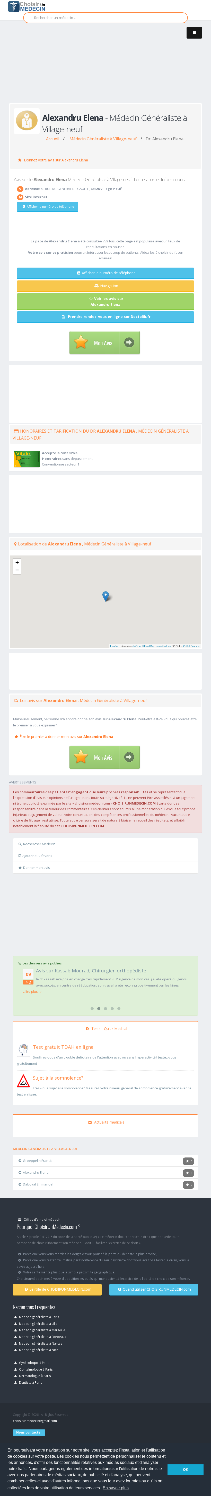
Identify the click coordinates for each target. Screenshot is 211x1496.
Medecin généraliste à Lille (37, 1323)
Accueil (52, 139)
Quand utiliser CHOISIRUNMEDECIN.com (157, 1289)
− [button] (17, 570)
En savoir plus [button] (116, 1488)
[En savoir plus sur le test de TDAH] (23, 1049)
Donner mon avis (36, 867)
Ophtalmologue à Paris (35, 1369)
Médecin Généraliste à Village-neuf (103, 139)
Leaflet (114, 646)
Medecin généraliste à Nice (38, 1350)
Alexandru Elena (36, 1172)
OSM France (191, 646)
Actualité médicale (109, 1122)
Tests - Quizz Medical (108, 1028)
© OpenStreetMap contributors (152, 646)
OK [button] (185, 1469)
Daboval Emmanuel (38, 1184)
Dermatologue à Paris (34, 1376)
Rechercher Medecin (39, 844)
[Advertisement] (110, 67)
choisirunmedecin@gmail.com (35, 1421)
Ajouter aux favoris (37, 855)
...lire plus (31, 991)
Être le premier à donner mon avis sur (66, 736)
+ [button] (17, 562)
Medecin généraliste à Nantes (40, 1343)
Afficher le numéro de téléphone (50, 206)
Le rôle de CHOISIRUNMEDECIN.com (60, 1289)
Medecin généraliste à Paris (38, 1317)
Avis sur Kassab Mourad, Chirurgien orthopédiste (91, 971)
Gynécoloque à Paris (33, 1363)
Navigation (109, 285)
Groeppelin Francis (37, 1160)
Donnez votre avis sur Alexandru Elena (55, 160)
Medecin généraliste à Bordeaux (42, 1337)
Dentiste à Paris (30, 1382)
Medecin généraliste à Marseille (41, 1330)
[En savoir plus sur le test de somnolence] (23, 1080)
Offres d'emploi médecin (41, 1219)
